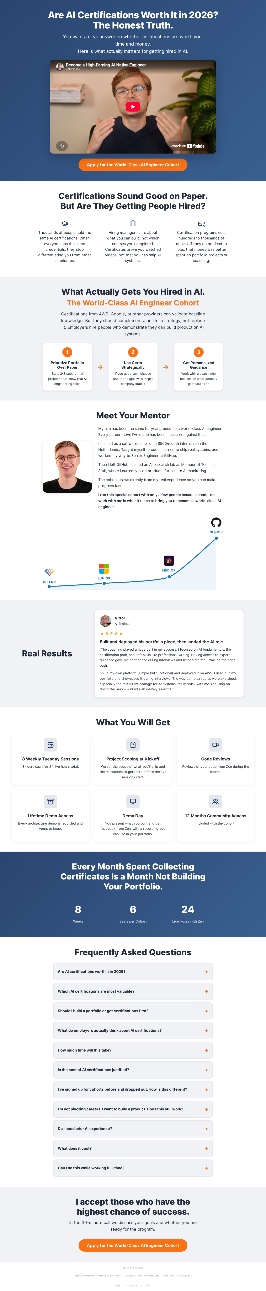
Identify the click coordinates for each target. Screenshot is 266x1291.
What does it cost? (75, 1148)
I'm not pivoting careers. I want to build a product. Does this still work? (120, 1109)
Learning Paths (131, 1286)
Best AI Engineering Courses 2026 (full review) (98, 1276)
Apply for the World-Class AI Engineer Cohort (133, 164)
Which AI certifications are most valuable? (96, 991)
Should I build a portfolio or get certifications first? (103, 1011)
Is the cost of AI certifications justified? (93, 1070)
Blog (118, 1286)
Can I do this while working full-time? (91, 1168)
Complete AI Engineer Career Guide (141, 1276)
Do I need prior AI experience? (85, 1128)
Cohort (147, 1286)
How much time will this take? (84, 1050)
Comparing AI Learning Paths (177, 1276)
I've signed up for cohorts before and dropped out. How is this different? (122, 1089)
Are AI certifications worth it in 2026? (92, 971)
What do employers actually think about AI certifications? (110, 1030)
